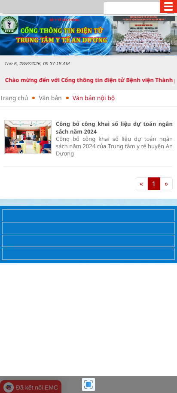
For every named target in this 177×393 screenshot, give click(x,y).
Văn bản (50, 98)
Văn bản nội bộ (94, 98)
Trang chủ (14, 98)
